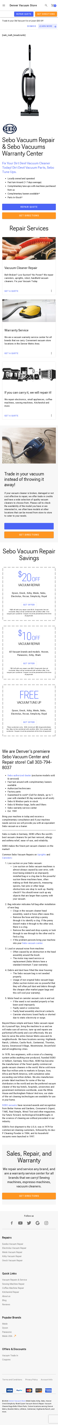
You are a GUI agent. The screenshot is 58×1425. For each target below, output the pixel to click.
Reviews (6, 1304)
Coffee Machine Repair (13, 1288)
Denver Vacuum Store (23, 5)
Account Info (46, 1380)
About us (6, 1296)
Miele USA (7, 1336)
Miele (5, 1324)
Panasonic (7, 1332)
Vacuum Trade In (10, 1355)
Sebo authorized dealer (20, 775)
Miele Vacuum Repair (12, 1252)
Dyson (5, 1328)
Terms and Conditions (12, 1380)
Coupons (6, 1359)
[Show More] (51, 291)
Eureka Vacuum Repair (12, 1244)
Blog (4, 1300)
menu (4, 5)
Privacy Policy (31, 1380)
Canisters (7, 858)
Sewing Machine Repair (13, 1284)
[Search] (46, 5)
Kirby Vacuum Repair (12, 1256)
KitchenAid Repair (10, 1292)
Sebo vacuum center (32, 943)
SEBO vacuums (9, 1105)
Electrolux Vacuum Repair (14, 1248)
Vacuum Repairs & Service (14, 1280)
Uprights (41, 854)
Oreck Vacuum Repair (12, 1260)
